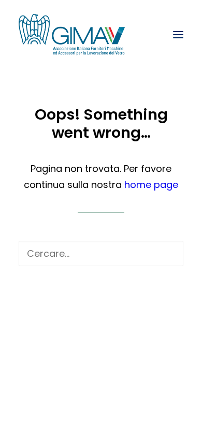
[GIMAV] (72, 34)
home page (151, 184)
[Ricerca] (101, 253)
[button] (178, 34)
